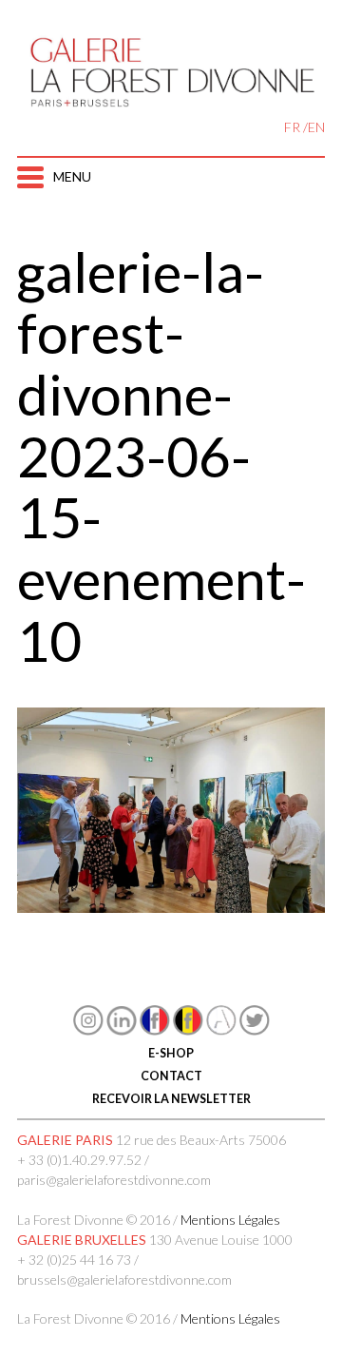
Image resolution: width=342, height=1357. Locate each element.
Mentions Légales (230, 1220)
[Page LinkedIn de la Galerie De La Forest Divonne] (121, 1030)
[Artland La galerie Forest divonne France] (221, 1030)
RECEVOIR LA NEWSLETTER (171, 1099)
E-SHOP (171, 1053)
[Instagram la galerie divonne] (88, 1030)
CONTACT (171, 1076)
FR (292, 127)
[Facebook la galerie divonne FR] (155, 1030)
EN (316, 127)
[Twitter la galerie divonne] (254, 1030)
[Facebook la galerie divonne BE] (188, 1030)
